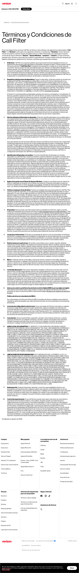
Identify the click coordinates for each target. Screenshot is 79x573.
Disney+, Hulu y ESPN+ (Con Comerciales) (29, 461)
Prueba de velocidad (66, 481)
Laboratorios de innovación (9, 529)
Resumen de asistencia (67, 443)
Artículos (4, 517)
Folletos (3, 521)
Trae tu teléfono (5, 469)
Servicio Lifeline (65, 469)
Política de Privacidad (28, 541)
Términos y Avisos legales (28, 498)
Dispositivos (5, 443)
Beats (42, 454)
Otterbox (43, 445)
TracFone (4, 473)
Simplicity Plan (5, 452)
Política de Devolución (67, 448)
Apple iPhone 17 (25, 443)
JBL (41, 462)
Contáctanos (64, 452)
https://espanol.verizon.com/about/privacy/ (53, 211)
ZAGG (42, 449)
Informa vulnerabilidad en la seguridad (29, 509)
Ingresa (62, 460)
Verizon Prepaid (6, 456)
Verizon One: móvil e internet (9, 464)
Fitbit (42, 466)
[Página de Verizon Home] (6, 3)
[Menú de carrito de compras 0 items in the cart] (72, 3)
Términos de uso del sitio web (31, 550)
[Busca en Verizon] (63, 3)
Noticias (3, 504)
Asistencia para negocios (68, 456)
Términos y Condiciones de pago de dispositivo (29, 503)
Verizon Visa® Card (26, 475)
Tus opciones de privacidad (44, 541)
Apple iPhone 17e (26, 448)
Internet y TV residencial (8, 460)
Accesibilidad (64, 473)
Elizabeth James (45, 471)
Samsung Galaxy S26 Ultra (29, 452)
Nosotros (4, 496)
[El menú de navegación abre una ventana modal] (76, 3)
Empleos (3, 500)
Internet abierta (36, 545)
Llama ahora (26, 9)
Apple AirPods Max (26, 456)
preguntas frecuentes (52, 91)
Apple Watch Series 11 (27, 466)
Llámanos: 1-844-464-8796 (10, 9)
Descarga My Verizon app (68, 464)
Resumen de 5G (6, 525)
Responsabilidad (6, 508)
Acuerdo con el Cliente (35, 185)
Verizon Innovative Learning (9, 513)
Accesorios (4, 448)
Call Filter (29, 91)
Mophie (42, 458)
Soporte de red (64, 477)
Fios (22, 471)
